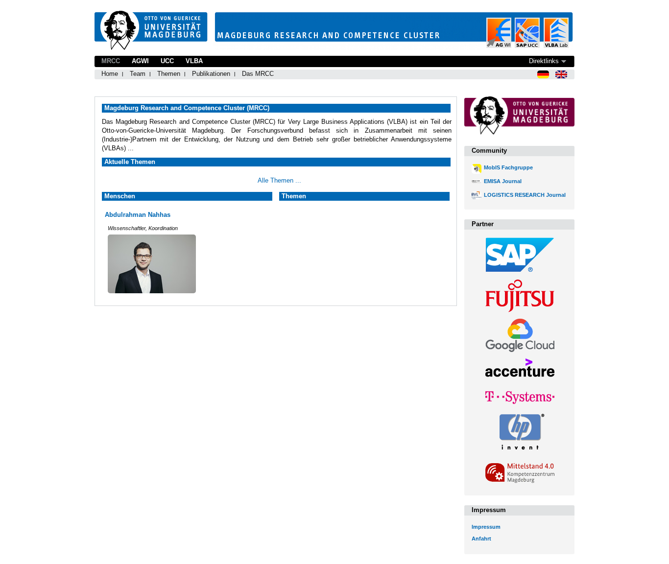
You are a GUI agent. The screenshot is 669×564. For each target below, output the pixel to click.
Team (137, 73)
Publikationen (211, 73)
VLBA (194, 61)
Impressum (486, 527)
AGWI (140, 61)
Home (109, 73)
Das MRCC (258, 73)
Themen (168, 73)
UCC (167, 61)
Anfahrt (481, 538)
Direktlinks (544, 61)
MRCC (110, 61)
